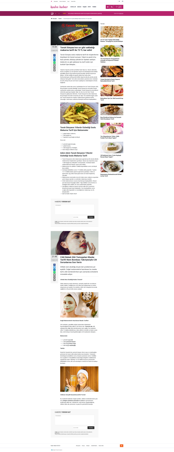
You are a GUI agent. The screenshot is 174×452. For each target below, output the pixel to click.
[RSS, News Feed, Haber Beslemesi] (121, 445)
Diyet (89, 6)
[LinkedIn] (54, 60)
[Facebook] (54, 55)
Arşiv (68, 1)
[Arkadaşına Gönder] (54, 65)
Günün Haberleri (62, 1)
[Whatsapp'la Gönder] (54, 63)
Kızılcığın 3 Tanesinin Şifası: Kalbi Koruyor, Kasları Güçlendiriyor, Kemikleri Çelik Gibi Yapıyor (85, 13)
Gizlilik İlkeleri (94, 445)
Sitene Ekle (73, 1)
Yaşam (84, 6)
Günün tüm (118, 13)
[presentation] (55, 13)
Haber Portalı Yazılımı (57, 450)
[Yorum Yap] (54, 70)
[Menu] (108, 7)
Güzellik (73, 6)
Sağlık (79, 6)
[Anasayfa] (51, 1)
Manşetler (56, 1)
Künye (83, 445)
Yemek (94, 6)
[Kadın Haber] (59, 6)
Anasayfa (78, 445)
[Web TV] (119, 1)
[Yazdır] (54, 68)
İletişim (88, 445)
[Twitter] (54, 58)
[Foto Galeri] (122, 1)
